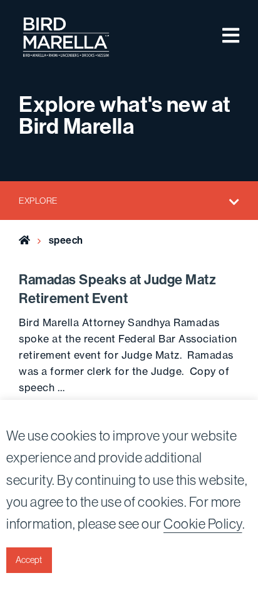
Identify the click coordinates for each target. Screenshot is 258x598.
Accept (29, 560)
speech (66, 240)
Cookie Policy (202, 524)
